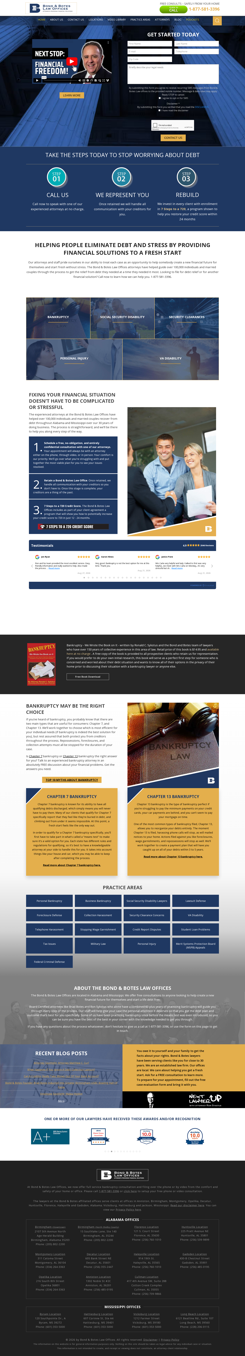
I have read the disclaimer (174, 110)
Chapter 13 (70, 756)
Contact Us (76, 19)
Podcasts (192, 19)
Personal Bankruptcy (49, 901)
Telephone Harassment (49, 929)
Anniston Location (98, 1276)
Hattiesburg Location (98, 1314)
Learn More (72, 95)
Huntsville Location (195, 1227)
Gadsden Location (195, 1254)
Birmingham (50, 1227)
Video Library (117, 19)
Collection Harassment (98, 915)
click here (130, 1191)
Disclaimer (173, 103)
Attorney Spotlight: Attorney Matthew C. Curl (61, 1063)
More (61, 1101)
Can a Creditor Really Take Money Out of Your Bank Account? (61, 1076)
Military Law (98, 943)
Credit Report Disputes (147, 929)
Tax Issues (49, 943)
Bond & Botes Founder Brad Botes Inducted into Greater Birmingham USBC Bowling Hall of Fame (61, 1085)
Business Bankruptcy (98, 901)
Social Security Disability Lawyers (147, 901)
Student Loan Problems (195, 929)
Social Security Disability (122, 317)
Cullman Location (146, 1276)
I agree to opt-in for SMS (175, 98)
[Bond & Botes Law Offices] (51, 7)
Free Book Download (87, 676)
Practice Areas (140, 19)
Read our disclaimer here (187, 1205)
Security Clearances (186, 317)
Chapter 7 (35, 756)
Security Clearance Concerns (147, 915)
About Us (56, 19)
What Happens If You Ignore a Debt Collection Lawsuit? (61, 1069)
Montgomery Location (50, 1254)
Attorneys (162, 19)
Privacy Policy (170, 1339)
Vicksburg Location (147, 1314)
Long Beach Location (195, 1314)
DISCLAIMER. (202, 107)
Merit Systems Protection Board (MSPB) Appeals (195, 945)
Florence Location (146, 1227)
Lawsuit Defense (196, 901)
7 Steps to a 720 (173, 209)
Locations (96, 19)
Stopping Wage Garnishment (98, 929)
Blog (177, 19)
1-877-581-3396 (109, 1191)
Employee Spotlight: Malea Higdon (61, 1093)
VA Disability (171, 358)
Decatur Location (98, 1254)
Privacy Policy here (128, 1209)
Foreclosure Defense (49, 915)
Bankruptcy (58, 317)
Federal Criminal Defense (49, 961)
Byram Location (50, 1314)
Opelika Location (50, 1276)
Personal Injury (74, 358)
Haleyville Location (146, 1254)
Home (41, 19)
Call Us (57, 195)
